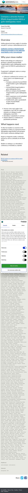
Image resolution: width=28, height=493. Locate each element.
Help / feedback (4, 491)
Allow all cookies (14, 265)
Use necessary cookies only (14, 270)
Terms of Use (10, 490)
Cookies (16, 490)
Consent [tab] (5, 225)
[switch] (25, 252)
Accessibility (4, 490)
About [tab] (23, 225)
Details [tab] (14, 225)
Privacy (20, 490)
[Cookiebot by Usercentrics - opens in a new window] (21, 222)
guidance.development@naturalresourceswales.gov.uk (11, 34)
